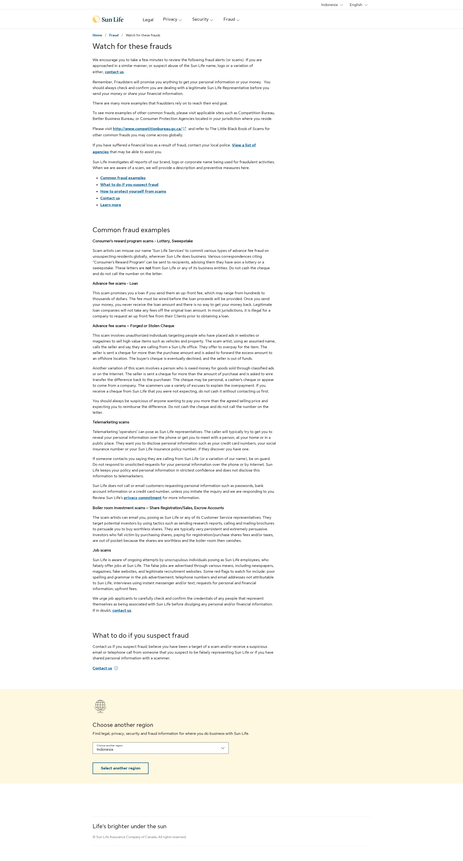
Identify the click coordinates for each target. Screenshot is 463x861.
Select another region (120, 768)
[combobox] (161, 748)
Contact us (110, 198)
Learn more (110, 205)
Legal (148, 19)
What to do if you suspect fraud (129, 185)
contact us (114, 72)
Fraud (114, 35)
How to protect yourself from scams (133, 191)
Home (97, 35)
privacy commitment (143, 498)
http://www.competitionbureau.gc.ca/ (147, 129)
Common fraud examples (123, 178)
